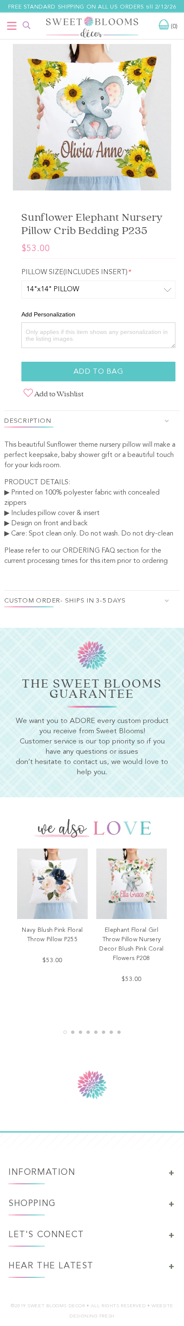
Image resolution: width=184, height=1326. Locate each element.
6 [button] (103, 1032)
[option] (92, 119)
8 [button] (119, 1032)
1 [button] (65, 1032)
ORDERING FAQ (88, 550)
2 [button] (72, 1032)
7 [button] (111, 1032)
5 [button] (96, 1032)
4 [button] (88, 1032)
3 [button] (80, 1032)
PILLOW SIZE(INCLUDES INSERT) (76, 272)
